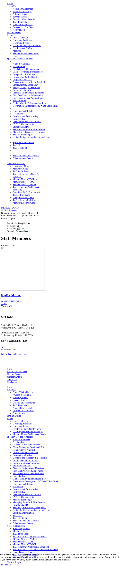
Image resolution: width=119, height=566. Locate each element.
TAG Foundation (21, 22)
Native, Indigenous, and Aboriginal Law (31, 137)
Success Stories (20, 16)
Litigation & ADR (21, 127)
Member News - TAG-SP (24, 184)
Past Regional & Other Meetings (28, 431)
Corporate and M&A (22, 79)
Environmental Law (22, 90)
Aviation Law (19, 66)
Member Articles (20, 168)
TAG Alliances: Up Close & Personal (30, 536)
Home (10, 3)
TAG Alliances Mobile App (25, 200)
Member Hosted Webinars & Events (29, 434)
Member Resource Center (24, 203)
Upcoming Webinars (22, 40)
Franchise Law (19, 100)
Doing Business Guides (23, 197)
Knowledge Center (21, 166)
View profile (7, 306)
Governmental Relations (24, 111)
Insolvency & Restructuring (25, 116)
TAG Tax (17, 145)
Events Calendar (20, 37)
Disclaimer (12, 382)
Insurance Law (19, 119)
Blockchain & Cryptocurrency (26, 69)
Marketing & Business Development (29, 132)
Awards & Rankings (22, 11)
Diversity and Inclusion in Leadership (30, 82)
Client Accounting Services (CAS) (28, 71)
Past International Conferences (27, 45)
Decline (7, 564)
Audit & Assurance (21, 64)
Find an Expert (14, 32)
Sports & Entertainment (23, 142)
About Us (11, 6)
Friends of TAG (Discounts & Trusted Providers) (26, 193)
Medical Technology (22, 134)
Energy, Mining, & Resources (26, 87)
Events (10, 35)
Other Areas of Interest (23, 158)
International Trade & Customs (27, 121)
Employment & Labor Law (25, 85)
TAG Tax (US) (20, 147)
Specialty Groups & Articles (20, 58)
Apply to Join (19, 30)
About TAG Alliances (23, 9)
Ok (1, 564)
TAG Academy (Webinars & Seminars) (31, 547)
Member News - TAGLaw (25, 179)
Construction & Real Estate (25, 77)
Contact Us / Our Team (23, 27)
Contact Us (12, 379)
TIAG (4, 303)
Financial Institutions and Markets (28, 92)
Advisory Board (20, 14)
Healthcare (18, 113)
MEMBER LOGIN (10, 207)
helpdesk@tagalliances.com (14, 354)
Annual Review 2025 (23, 24)
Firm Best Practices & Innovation (28, 95)
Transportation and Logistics (26, 155)
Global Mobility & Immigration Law (29, 103)
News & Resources (16, 163)
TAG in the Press (21, 171)
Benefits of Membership (24, 19)
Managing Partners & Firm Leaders (29, 129)
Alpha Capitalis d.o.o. (11, 301)
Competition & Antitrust (24, 74)
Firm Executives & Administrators (28, 98)
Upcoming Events (21, 43)
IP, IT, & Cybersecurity (23, 124)
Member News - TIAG (23, 182)
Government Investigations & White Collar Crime (35, 106)
